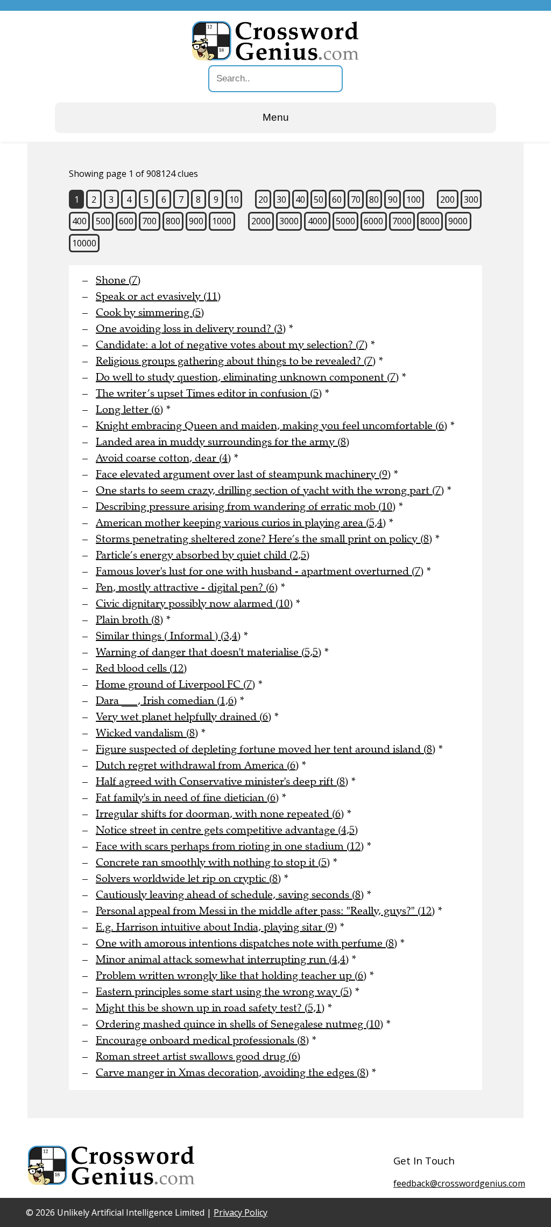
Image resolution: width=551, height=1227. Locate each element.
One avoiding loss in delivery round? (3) (191, 328)
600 (126, 221)
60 (337, 199)
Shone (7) (118, 280)
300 (471, 199)
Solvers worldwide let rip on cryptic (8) (188, 878)
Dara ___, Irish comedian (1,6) (166, 700)
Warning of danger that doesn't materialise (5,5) (208, 652)
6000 (373, 221)
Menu (276, 117)
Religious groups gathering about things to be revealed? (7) (236, 361)
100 (413, 199)
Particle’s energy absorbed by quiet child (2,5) (202, 555)
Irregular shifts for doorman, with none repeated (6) (220, 814)
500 (103, 221)
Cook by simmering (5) (150, 312)
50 (318, 199)
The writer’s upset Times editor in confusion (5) (209, 393)
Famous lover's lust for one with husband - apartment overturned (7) (259, 571)
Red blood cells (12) (141, 668)
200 (447, 199)
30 (281, 199)
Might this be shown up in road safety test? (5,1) (210, 1008)
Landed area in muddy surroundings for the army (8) (222, 442)
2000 (261, 221)
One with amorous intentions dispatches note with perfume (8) (246, 943)
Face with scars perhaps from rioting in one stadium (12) (230, 846)
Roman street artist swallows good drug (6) (198, 1056)
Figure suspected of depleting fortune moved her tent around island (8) (265, 749)
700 (149, 221)
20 (263, 199)
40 (300, 199)
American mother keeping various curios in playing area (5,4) (241, 522)
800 (173, 221)
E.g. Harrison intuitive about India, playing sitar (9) (216, 927)
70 (356, 199)
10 (234, 199)
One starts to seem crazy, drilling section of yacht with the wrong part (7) (270, 490)
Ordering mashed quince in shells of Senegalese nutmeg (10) (239, 1024)
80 (374, 199)
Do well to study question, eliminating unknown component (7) (247, 377)
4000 (317, 221)
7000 (402, 221)
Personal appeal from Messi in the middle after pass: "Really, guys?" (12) (265, 911)
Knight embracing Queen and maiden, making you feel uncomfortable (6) (271, 425)
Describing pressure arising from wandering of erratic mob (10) (245, 506)
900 (196, 221)
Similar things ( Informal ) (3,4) (168, 636)
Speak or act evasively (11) (158, 296)
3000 (289, 221)
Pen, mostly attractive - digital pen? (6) (187, 587)
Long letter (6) (129, 409)
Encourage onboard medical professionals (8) (202, 1040)
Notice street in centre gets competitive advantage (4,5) (227, 830)
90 (393, 199)
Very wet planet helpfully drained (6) (183, 716)
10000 (84, 243)
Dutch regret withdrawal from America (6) (197, 765)
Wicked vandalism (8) (147, 733)
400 (79, 221)
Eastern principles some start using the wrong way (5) (224, 991)
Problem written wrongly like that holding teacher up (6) (231, 975)
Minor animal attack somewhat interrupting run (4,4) (222, 959)
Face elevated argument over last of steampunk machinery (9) (243, 474)
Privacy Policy (240, 1212)
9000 (458, 221)
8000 (430, 221)
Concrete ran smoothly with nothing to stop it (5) (213, 862)
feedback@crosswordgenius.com (459, 1183)
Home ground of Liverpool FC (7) (175, 684)
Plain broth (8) (129, 619)
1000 (221, 221)
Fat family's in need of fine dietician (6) (187, 797)
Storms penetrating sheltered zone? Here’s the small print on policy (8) (264, 539)
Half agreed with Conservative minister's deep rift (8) (222, 781)
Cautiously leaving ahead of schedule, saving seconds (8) (230, 894)
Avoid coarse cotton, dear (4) (163, 458)
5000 (345, 221)
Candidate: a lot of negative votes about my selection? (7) (232, 344)
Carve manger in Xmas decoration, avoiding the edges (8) (232, 1072)
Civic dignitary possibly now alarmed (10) (194, 603)
